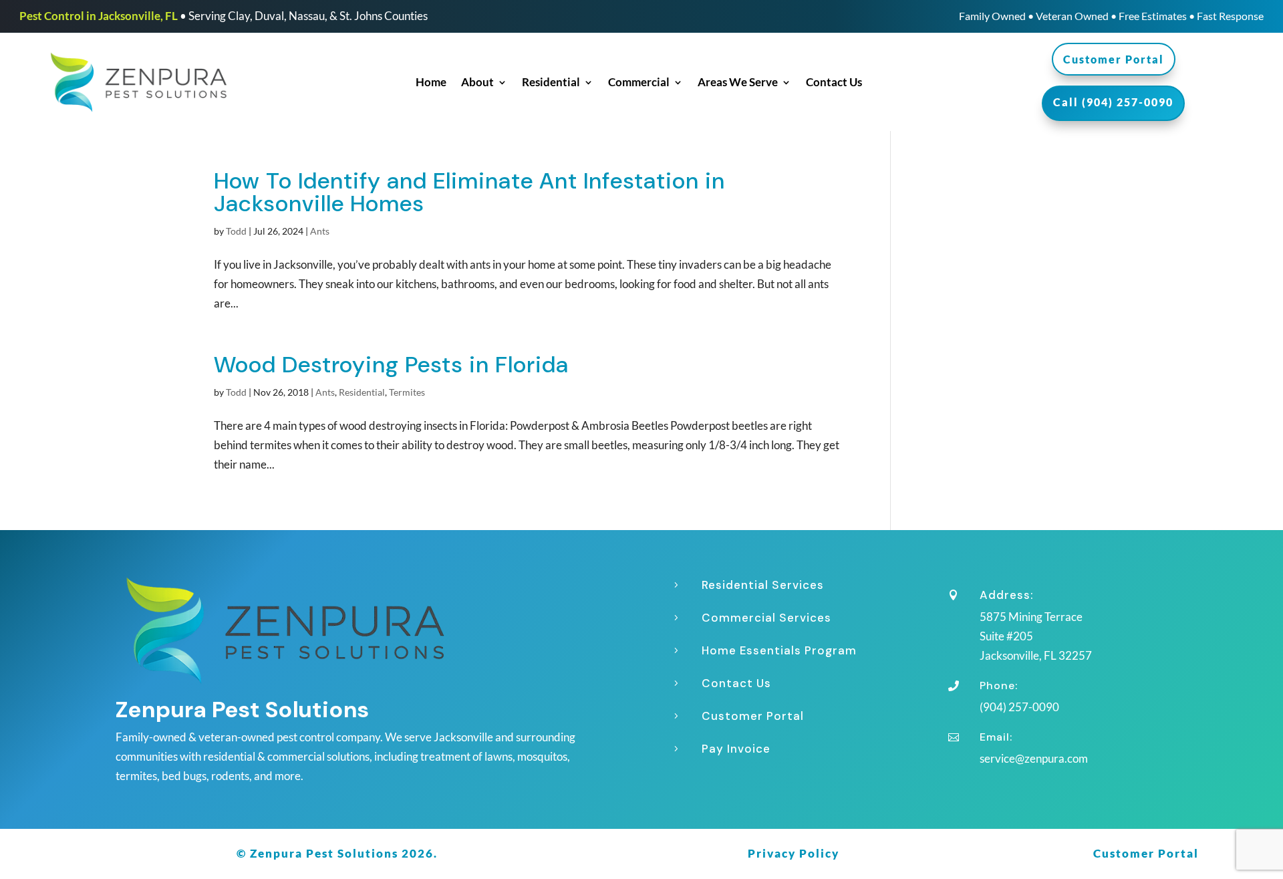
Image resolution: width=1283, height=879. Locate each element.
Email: (996, 737)
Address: (1006, 595)
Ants (319, 231)
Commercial (639, 83)
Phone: (999, 685)
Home (431, 83)
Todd (236, 231)
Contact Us (834, 83)
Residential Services (763, 585)
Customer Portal (1113, 59)
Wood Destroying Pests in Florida (391, 365)
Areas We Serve (738, 83)
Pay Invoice (736, 748)
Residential (551, 83)
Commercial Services (766, 617)
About (477, 83)
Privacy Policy (793, 853)
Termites (407, 392)
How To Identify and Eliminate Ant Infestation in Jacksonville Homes (469, 192)
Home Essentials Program (779, 650)
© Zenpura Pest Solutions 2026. (337, 853)
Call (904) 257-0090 (1113, 102)
